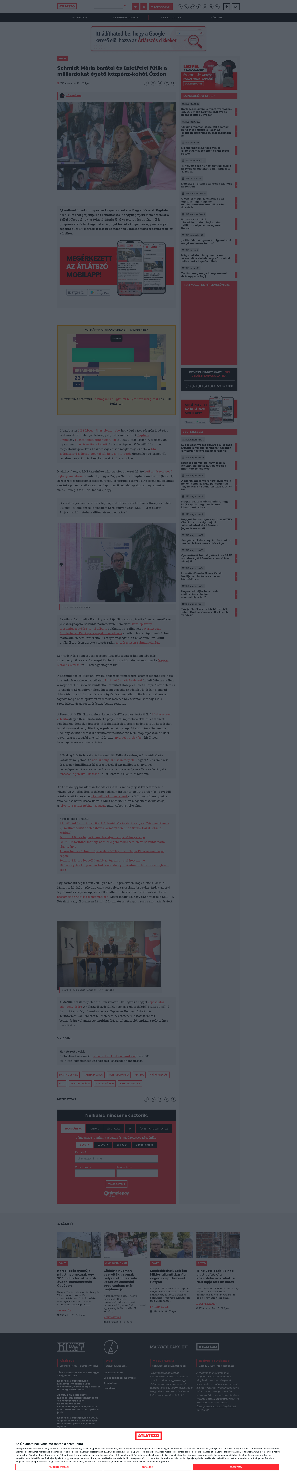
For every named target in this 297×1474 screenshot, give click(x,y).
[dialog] (148, 1451)
